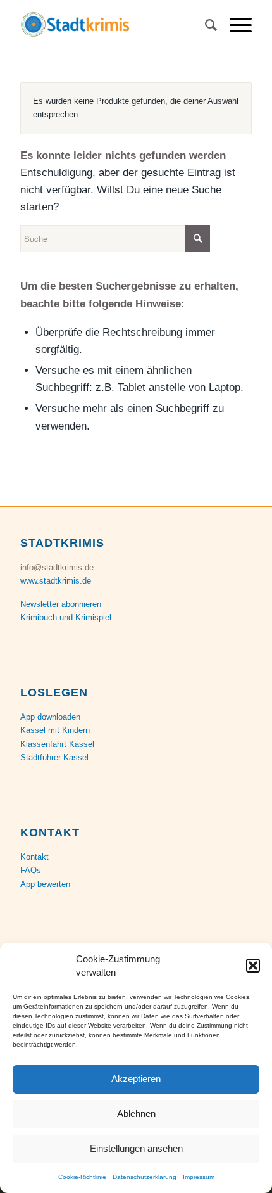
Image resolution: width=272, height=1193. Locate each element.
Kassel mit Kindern (55, 730)
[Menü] (234, 25)
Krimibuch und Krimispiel (65, 617)
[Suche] (204, 25)
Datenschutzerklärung (144, 1176)
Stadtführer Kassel (54, 757)
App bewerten (45, 884)
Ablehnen (136, 1113)
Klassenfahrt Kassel (57, 744)
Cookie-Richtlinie (82, 1176)
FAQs (30, 870)
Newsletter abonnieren (60, 604)
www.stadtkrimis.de (55, 580)
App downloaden (50, 717)
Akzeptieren (136, 1078)
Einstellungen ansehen (136, 1148)
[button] (253, 965)
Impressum (198, 1176)
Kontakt (34, 857)
